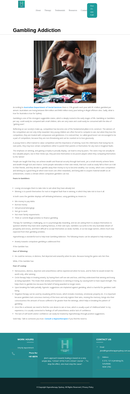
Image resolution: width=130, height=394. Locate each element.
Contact (84, 10)
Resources (73, 10)
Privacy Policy (87, 387)
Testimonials (60, 10)
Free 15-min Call (92, 10)
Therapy (47, 10)
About (38, 10)
